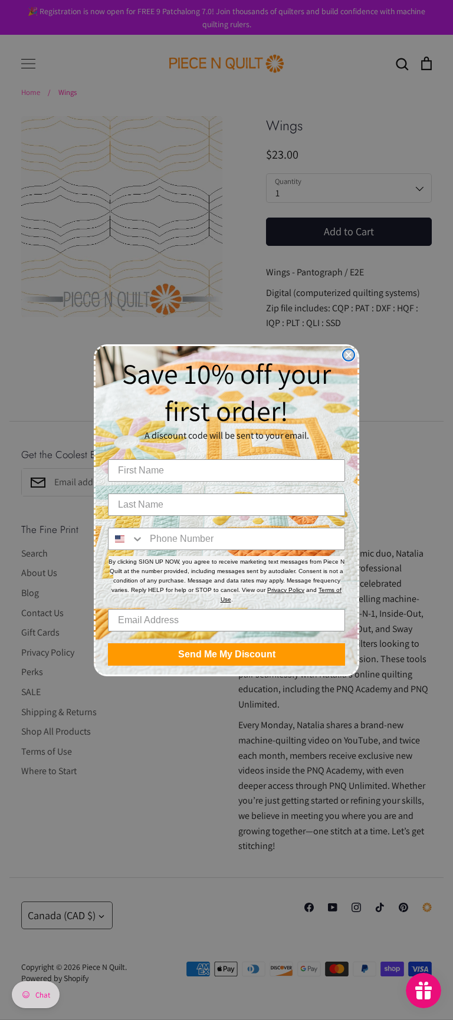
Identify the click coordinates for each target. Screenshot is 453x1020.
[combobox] (126, 539)
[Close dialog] (348, 355)
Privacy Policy (285, 590)
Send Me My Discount (226, 654)
